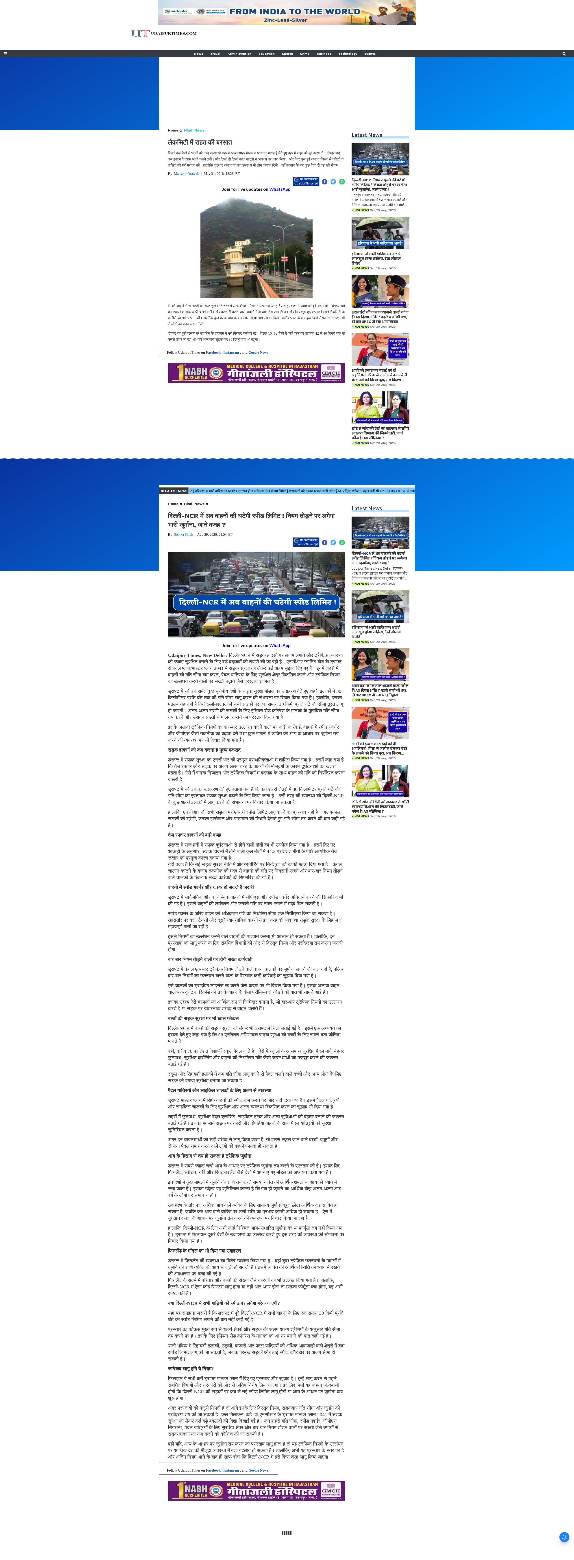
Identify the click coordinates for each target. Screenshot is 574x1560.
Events (370, 53)
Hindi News (194, 130)
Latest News (367, 135)
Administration (239, 53)
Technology (347, 53)
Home (173, 130)
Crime (304, 53)
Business (324, 53)
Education (267, 53)
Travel (215, 53)
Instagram (231, 352)
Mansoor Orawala (187, 174)
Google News (258, 352)
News (198, 53)
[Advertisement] (287, 88)
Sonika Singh (183, 534)
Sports (287, 53)
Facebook (213, 352)
